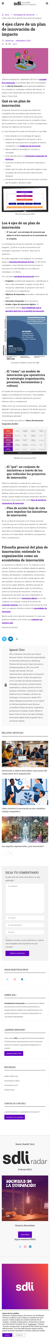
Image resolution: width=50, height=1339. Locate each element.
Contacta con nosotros (14, 1117)
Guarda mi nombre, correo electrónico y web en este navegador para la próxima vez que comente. (24, 943)
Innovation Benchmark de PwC (21, 262)
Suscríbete (25, 1235)
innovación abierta (29, 598)
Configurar (32, 1324)
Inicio (6, 15)
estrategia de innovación (24, 276)
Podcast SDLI (9, 1090)
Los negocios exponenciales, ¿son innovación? (23, 846)
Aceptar (7, 1335)
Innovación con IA (11, 1085)
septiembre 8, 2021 (23, 41)
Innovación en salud (11, 1081)
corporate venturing (10, 605)
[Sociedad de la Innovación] (24, 4)
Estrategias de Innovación (24, 15)
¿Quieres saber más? (14, 1053)
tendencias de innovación (30, 146)
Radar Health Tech (11, 1076)
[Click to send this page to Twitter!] (4, 639)
